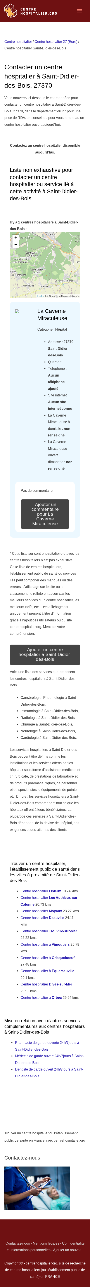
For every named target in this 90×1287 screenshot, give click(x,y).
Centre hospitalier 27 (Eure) (56, 42)
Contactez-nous (17, 1243)
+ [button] (15, 238)
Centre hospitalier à (45, 944)
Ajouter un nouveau (68, 1250)
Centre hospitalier (18, 42)
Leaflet (41, 296)
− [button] (15, 244)
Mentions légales (46, 1243)
